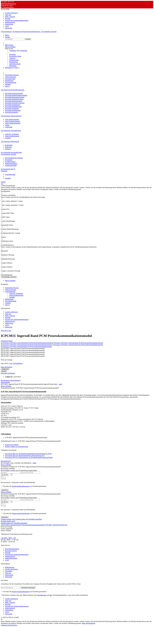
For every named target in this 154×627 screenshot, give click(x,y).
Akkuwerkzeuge (10, 290)
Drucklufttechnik (10, 301)
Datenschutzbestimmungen (21, 486)
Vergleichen (5, 369)
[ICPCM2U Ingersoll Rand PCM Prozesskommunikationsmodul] (23, 525)
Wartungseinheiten (11, 163)
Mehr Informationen (88, 623)
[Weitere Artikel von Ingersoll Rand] (6, 341)
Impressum (8, 28)
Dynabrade (8, 160)
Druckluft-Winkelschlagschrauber (16, 95)
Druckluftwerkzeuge (12, 288)
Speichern (5, 490)
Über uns (8, 15)
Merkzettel (12, 66)
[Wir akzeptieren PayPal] (6, 331)
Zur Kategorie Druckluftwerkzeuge (12, 90)
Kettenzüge (9, 145)
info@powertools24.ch (8, 4)
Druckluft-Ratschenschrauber (14, 97)
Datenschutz (9, 24)
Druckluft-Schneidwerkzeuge (15, 103)
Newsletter (8, 571)
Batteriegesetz (9, 567)
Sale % (7, 305)
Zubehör (8, 138)
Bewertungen (15, 380)
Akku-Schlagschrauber (12, 121)
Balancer (8, 149)
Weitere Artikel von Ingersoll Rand (16, 446)
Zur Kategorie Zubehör (8, 154)
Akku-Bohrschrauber (12, 119)
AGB (7, 26)
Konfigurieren (12, 625)
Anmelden (13, 50)
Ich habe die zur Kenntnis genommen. (25, 486)
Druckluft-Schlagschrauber (14, 93)
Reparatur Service (11, 551)
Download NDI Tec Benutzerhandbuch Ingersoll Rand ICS (24, 455)
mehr (60, 384)
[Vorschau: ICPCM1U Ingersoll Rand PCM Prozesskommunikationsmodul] (26, 343)
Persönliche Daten (15, 56)
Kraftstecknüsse (10, 162)
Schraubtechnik (10, 291)
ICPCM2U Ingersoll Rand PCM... (56, 525)
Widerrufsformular (11, 558)
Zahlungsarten (14, 60)
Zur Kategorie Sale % (8, 169)
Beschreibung (5, 380)
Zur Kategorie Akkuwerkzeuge (11, 116)
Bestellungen (13, 62)
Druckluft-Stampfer (11, 112)
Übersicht (12, 54)
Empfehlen (11, 373)
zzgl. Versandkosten (16, 363)
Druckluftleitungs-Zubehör (14, 158)
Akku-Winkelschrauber (12, 123)
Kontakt (7, 18)
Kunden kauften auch (8, 519)
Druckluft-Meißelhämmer (13, 107)
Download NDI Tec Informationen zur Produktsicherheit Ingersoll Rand (29, 457)
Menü (7, 35)
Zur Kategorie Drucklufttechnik (11, 152)
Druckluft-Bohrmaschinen (13, 101)
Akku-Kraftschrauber (12, 136)
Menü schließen (10, 47)
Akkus (7, 125)
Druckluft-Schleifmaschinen (14, 99)
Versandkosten (41, 595)
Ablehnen (4, 625)
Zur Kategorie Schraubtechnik (11, 130)
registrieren (23, 50)
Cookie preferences (11, 13)
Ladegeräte (8, 127)
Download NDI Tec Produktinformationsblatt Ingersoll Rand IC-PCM (28, 454)
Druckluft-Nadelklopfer (13, 110)
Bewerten (4, 373)
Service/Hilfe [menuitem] (14, 18)
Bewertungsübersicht (12, 549)
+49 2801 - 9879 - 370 (8, 538)
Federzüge (8, 147)
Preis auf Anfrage (6, 367)
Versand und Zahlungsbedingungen (16, 20)
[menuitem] (79, 13)
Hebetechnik (9, 299)
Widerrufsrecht (10, 22)
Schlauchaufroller (11, 165)
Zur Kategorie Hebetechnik (10, 141)
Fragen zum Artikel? (12, 445)
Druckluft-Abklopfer (12, 108)
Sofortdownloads (15, 64)
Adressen (12, 58)
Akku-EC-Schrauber (12, 134)
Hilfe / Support (10, 17)
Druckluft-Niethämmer (12, 105)
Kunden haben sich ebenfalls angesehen (29, 519)
